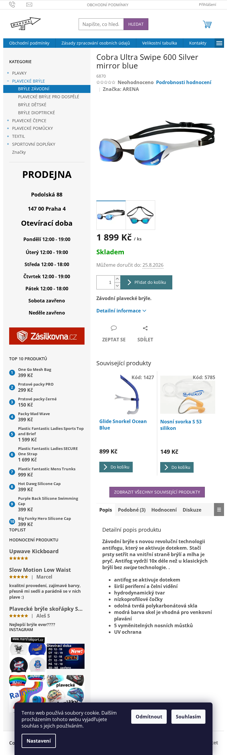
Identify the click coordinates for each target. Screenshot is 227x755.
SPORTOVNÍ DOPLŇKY (33, 144)
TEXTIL (18, 136)
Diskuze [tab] (192, 510)
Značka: (121, 89)
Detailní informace (118, 310)
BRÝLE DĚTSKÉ (32, 104)
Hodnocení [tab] (164, 510)
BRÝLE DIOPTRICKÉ (36, 112)
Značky (19, 152)
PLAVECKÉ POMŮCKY (32, 128)
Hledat (136, 24)
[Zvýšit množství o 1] (117, 279)
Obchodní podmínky (107, 4)
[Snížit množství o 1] (117, 285)
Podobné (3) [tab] (131, 510)
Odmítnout (149, 716)
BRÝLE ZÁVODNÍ (33, 88)
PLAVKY (19, 73)
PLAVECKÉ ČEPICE (29, 120)
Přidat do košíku (150, 282)
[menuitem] (29, 43)
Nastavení (39, 741)
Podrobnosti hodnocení (183, 82)
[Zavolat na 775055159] (18, 4)
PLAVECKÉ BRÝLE (28, 81)
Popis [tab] (105, 510)
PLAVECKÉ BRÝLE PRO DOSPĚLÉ (48, 96)
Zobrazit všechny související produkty (157, 492)
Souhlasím (188, 716)
